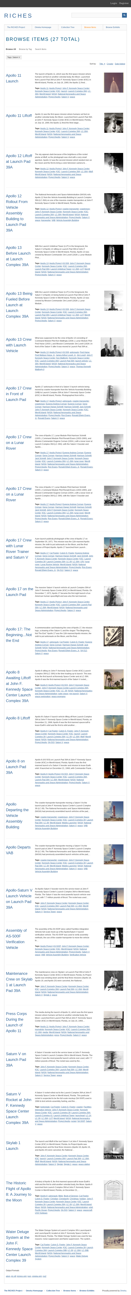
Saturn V (65, 97)
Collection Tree (67, 27)
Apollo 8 (43, 685)
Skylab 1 (47, 995)
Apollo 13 (44, 263)
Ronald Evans (44, 418)
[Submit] (124, 15)
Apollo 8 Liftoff (18, 718)
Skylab (60, 1164)
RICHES (18, 15)
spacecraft (87, 1210)
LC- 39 (64, 691)
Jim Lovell (81, 355)
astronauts (74, 352)
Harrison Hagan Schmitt (52, 407)
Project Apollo (54, 97)
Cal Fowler (54, 553)
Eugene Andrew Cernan (56, 404)
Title (101, 64)
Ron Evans (66, 415)
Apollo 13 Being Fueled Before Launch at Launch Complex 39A (19, 304)
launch (64, 91)
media (45, 1032)
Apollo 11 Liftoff (19, 115)
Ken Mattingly (62, 358)
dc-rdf (13, 1276)
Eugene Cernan (75, 404)
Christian (54, 1199)
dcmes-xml (22, 1276)
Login (113, 3)
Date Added (120, 64)
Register (124, 3)
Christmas (74, 1199)
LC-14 (88, 1115)
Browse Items (90, 27)
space (72, 97)
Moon (37, 1207)
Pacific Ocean (41, 1210)
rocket (73, 1121)
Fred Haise (84, 352)
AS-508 (65, 263)
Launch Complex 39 (77, 820)
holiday (83, 1199)
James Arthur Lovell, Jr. (66, 355)
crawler (79, 1107)
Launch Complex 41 (44, 1115)
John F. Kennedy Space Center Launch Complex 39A (65, 688)
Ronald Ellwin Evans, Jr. (68, 467)
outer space (63, 694)
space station (84, 1164)
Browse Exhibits (113, 27)
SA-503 (51, 742)
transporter (46, 220)
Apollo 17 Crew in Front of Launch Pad (18, 394)
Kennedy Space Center (45, 91)
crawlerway (85, 209)
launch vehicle (81, 361)
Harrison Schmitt (71, 407)
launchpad (80, 1115)
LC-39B (85, 1250)
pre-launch (74, 694)
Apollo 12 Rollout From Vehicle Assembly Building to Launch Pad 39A (17, 213)
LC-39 (69, 562)
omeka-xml (37, 1276)
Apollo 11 (44, 88)
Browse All (11, 49)
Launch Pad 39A (42, 269)
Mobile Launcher (69, 823)
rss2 (44, 1276)
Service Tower (49, 912)
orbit (91, 1207)
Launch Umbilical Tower (60, 269)
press (56, 1035)
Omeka (123, 1291)
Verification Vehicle (78, 955)
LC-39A (84, 131)
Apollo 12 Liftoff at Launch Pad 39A (19, 161)
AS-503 (64, 685)
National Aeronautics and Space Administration (67, 272)
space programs (58, 696)
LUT (82, 269)
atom (8, 1276)
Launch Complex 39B (57, 1250)
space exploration (42, 696)
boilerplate (45, 1107)
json (29, 1276)
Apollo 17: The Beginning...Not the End (19, 635)
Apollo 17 (44, 401)
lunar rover (79, 461)
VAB (53, 220)
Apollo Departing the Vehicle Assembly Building (17, 815)
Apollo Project (55, 88)
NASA (54, 94)
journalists (39, 1029)
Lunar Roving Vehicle (49, 564)
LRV (82, 562)
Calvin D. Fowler (67, 553)
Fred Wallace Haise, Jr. (45, 355)
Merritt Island (45, 94)
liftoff (91, 171)
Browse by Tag (25, 49)
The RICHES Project (16, 27)
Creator (110, 64)
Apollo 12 (44, 169)
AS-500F (57, 946)
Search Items (40, 49)
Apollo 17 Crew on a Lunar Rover (18, 442)
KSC (58, 91)
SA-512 (60, 570)
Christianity (64, 1199)
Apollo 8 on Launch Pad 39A (16, 767)
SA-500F (81, 1121)
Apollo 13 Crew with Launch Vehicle (18, 345)
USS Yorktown (41, 1213)
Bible (60, 1196)
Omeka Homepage (43, 27)
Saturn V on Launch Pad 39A (16, 1059)
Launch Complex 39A (77, 91)
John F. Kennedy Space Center (75, 88)
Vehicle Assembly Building (67, 220)
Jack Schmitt (85, 407)
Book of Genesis (71, 1196)
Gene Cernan (48, 455)
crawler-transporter (70, 209)
